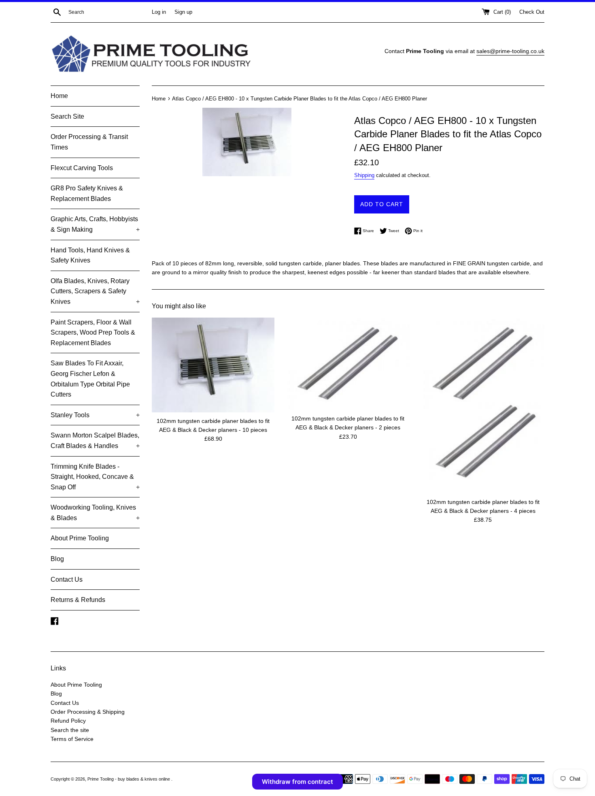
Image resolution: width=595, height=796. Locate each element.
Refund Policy (68, 720)
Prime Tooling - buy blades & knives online (129, 779)
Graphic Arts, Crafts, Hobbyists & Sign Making (95, 224)
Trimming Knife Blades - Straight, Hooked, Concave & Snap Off (95, 477)
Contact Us (67, 579)
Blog (57, 558)
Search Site (67, 116)
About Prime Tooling (80, 538)
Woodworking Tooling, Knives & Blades (95, 512)
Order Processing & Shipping (88, 712)
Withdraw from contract (297, 781)
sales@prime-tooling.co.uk (510, 51)
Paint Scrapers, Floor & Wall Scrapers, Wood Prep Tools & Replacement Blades (93, 332)
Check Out (531, 12)
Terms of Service (72, 739)
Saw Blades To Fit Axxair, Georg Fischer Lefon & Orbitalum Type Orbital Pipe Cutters (90, 379)
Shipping (364, 175)
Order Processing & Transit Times (89, 142)
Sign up (183, 12)
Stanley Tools (95, 415)
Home (59, 95)
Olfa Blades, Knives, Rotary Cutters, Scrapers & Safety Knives (95, 291)
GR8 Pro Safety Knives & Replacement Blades (87, 193)
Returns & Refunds (78, 599)
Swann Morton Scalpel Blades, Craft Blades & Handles (95, 440)
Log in (159, 12)
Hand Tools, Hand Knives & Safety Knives (90, 255)
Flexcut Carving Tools (82, 167)
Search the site (70, 730)
